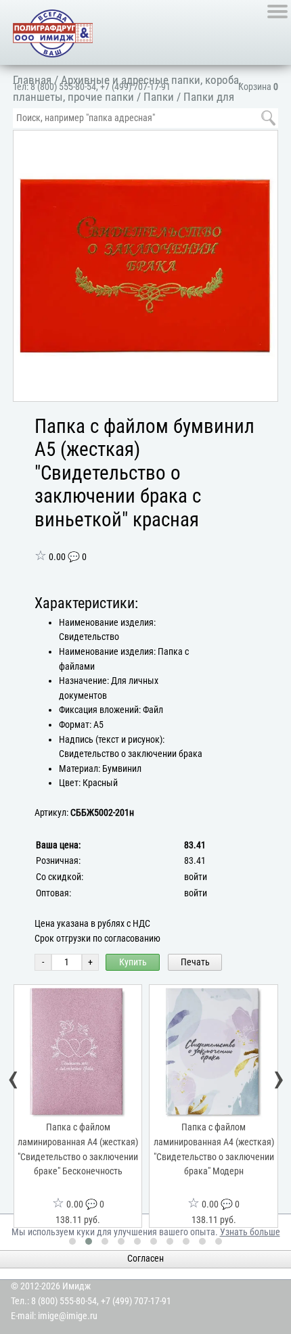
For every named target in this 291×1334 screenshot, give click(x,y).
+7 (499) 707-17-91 (135, 87)
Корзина (258, 87)
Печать (195, 962)
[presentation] (13, 1078)
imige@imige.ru (67, 1316)
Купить (133, 962)
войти (195, 877)
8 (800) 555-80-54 (63, 87)
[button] (264, 143)
